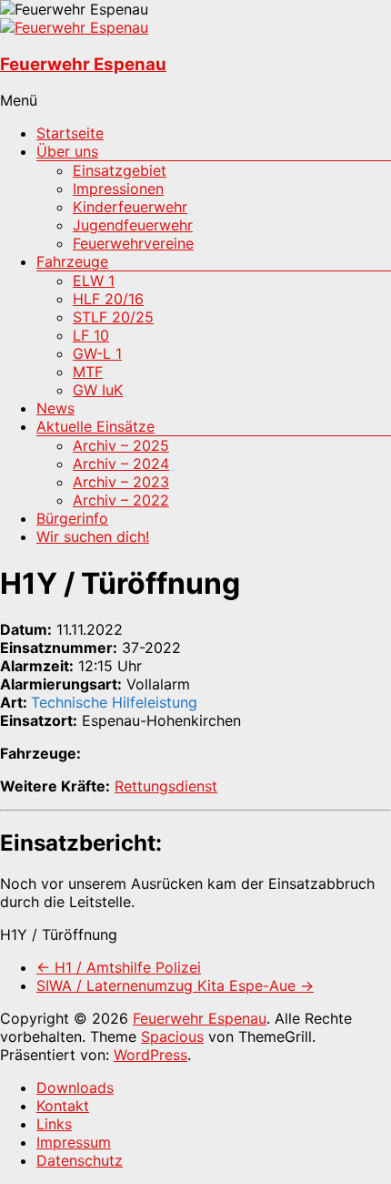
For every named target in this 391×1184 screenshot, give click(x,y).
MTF (88, 371)
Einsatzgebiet (119, 170)
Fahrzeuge (72, 261)
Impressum (73, 1142)
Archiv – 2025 (121, 445)
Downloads (75, 1087)
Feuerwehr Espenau (83, 64)
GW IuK (98, 390)
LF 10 (91, 335)
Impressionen (118, 188)
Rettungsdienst (166, 786)
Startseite (70, 133)
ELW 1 (94, 280)
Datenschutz (79, 1160)
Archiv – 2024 (121, 463)
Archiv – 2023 (121, 482)
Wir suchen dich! (92, 536)
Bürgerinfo (72, 518)
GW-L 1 (97, 353)
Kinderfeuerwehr (130, 207)
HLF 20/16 (108, 299)
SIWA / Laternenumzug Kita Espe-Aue (175, 985)
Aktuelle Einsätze (95, 426)
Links (54, 1124)
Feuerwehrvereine (133, 243)
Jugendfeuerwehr (133, 225)
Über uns (67, 151)
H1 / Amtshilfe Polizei (118, 967)
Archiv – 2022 (121, 500)
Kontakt (62, 1106)
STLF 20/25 (113, 317)
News (55, 408)
